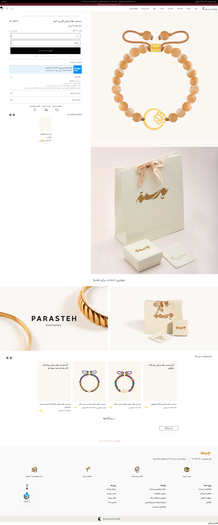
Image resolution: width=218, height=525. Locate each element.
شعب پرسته (111, 493)
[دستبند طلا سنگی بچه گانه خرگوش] (160, 381)
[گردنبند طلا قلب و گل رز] (45, 124)
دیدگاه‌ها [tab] (109, 418)
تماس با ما (112, 502)
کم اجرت (170, 8)
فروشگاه (67, 16)
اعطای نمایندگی (205, 493)
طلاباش (208, 502)
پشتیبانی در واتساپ (76, 62)
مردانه (188, 8)
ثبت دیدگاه (169, 428)
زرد (43, 140)
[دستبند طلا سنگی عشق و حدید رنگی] (124, 381)
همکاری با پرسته (205, 489)
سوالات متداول (206, 498)
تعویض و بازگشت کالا (158, 498)
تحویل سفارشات (160, 493)
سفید (40, 140)
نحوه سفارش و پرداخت (157, 489)
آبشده (162, 8)
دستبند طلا (61, 16)
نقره (154, 8)
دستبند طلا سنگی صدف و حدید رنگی (92, 404)
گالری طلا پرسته (76, 16)
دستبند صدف (43, 16)
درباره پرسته (111, 489)
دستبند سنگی (53, 16)
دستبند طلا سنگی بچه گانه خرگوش (164, 404)
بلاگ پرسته (112, 498)
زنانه (196, 8)
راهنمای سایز (13, 31)
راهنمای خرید (133, 8)
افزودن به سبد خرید (45, 50)
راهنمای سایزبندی (159, 507)
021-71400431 (196, 459)
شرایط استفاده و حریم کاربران (155, 502)
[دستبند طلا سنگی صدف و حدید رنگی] (89, 381)
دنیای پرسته (145, 8)
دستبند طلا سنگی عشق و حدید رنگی (127, 404)
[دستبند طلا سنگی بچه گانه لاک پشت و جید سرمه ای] (54, 381)
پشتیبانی (4, 1)
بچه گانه (180, 8)
